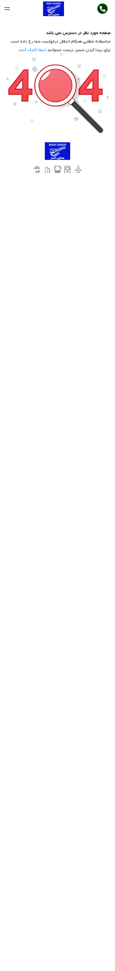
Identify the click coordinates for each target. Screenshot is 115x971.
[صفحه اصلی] (53, 8)
